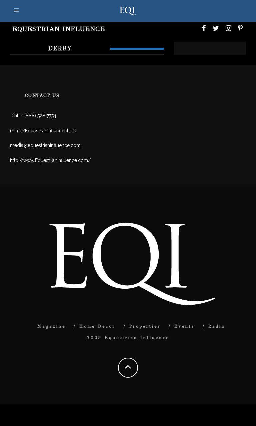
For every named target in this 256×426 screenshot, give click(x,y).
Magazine (51, 326)
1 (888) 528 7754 (38, 115)
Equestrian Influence (58, 29)
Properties (145, 326)
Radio (216, 326)
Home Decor (97, 326)
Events (184, 326)
